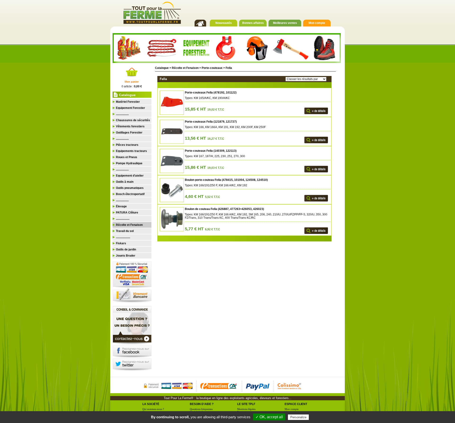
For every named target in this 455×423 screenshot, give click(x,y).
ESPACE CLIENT (296, 404)
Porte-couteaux (212, 68)
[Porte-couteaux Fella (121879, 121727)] (171, 143)
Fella (229, 68)
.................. (122, 114)
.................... (123, 237)
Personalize (298, 417)
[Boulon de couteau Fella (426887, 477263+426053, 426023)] (171, 230)
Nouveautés (223, 23)
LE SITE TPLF (246, 404)
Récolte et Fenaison (185, 68)
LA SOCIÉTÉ (150, 404)
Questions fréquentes (201, 409)
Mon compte (317, 23)
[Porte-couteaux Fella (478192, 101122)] (171, 114)
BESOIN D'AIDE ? (202, 404)
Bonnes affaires (253, 23)
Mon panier (132, 81)
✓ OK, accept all (269, 417)
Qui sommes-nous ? (153, 409)
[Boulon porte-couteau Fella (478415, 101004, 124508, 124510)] (171, 201)
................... (122, 218)
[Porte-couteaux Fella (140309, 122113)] (171, 172)
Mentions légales (246, 409)
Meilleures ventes (285, 23)
